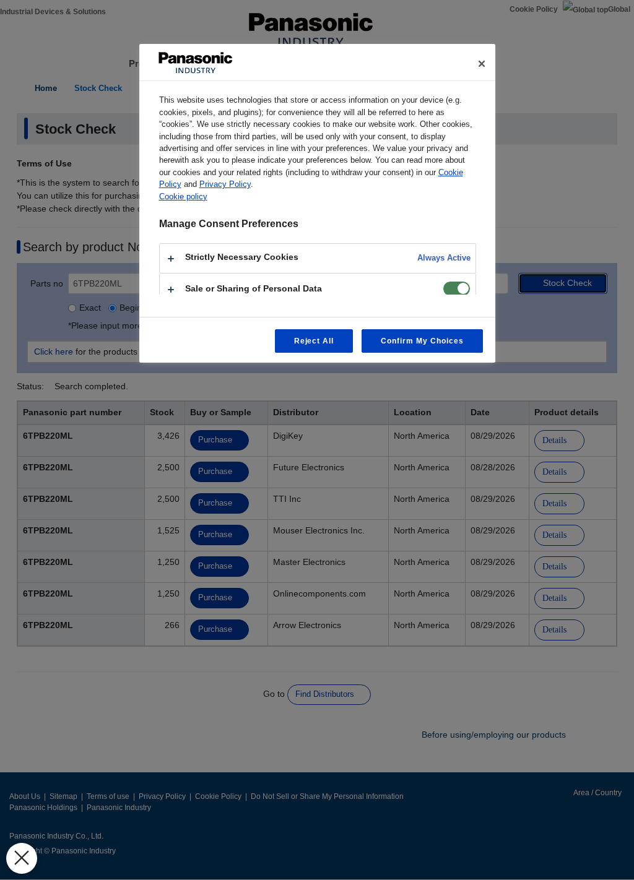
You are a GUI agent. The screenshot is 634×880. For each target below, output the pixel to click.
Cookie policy (183, 196)
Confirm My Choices (422, 341)
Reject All (314, 341)
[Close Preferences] (21, 858)
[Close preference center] (481, 63)
